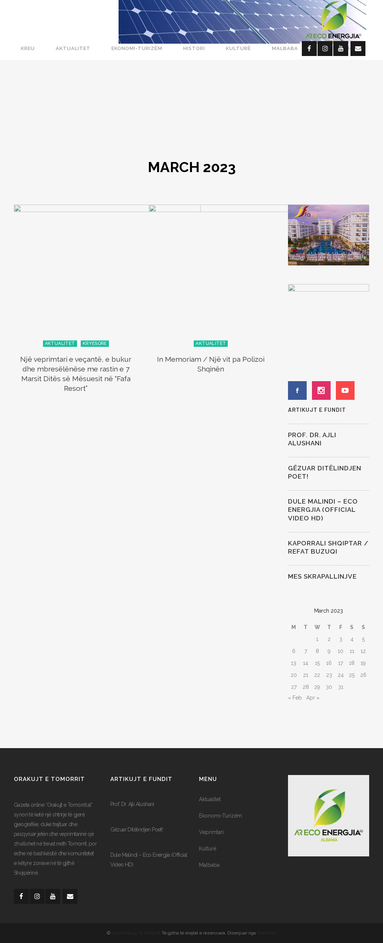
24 (341, 675)
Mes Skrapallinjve (322, 576)
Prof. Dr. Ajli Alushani (132, 804)
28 (306, 687)
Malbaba (209, 865)
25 (352, 675)
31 (340, 687)
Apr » (312, 698)
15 (317, 663)
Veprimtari (211, 832)
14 (305, 663)
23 (329, 675)
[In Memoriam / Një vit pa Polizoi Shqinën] (242, 275)
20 (294, 675)
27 (294, 687)
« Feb (295, 698)
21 (305, 675)
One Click (266, 933)
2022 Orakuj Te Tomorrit (136, 933)
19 (363, 663)
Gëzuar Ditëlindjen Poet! (136, 829)
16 (329, 663)
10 (340, 651)
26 (363, 675)
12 (363, 651)
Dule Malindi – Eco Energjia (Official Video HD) (323, 510)
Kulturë (207, 849)
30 (329, 687)
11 (352, 651)
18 (352, 663)
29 (317, 687)
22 (317, 675)
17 (340, 663)
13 (293, 663)
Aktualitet (210, 799)
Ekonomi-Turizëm (220, 816)
